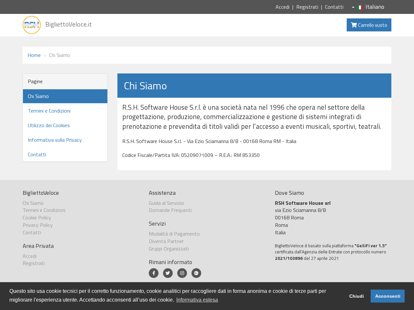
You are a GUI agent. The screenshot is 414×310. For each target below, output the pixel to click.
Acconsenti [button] (387, 296)
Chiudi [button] (356, 296)
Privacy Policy (38, 225)
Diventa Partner (166, 241)
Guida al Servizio (166, 203)
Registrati (307, 7)
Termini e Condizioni (49, 111)
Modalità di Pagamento (174, 234)
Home (34, 55)
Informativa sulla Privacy (55, 140)
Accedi (282, 7)
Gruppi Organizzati (169, 248)
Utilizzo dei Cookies (49, 125)
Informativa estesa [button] (197, 300)
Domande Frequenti (170, 210)
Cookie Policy (37, 217)
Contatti (334, 7)
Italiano (374, 6)
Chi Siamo (38, 96)
